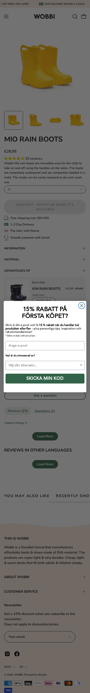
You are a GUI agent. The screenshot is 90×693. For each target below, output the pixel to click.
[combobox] (44, 365)
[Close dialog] (81, 305)
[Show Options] (81, 365)
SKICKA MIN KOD (44, 378)
